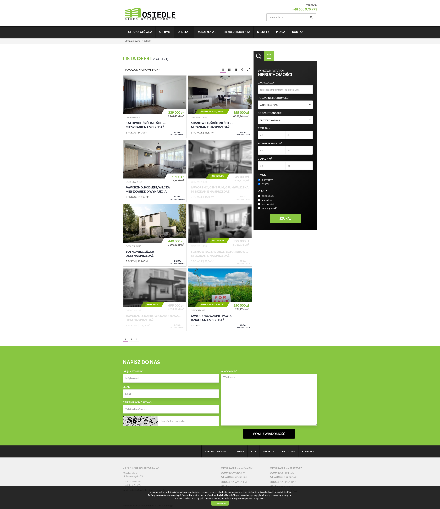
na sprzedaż (286, 468)
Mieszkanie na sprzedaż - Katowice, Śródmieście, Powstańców (154, 107)
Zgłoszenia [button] (206, 31)
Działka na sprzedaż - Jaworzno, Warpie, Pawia (220, 300)
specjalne (267, 199)
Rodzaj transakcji (270, 112)
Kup (253, 451)
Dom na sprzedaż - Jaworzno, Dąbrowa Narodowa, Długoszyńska (154, 300)
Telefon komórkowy (137, 402)
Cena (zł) (264, 128)
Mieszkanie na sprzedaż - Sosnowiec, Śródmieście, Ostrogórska (220, 107)
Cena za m (265, 158)
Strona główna (140, 31)
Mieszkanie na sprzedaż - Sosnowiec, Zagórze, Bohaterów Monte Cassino (220, 235)
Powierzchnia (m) (270, 143)
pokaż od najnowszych (142, 69)
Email (126, 386)
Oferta (239, 451)
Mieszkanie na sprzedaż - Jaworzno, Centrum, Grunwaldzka (220, 171)
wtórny (265, 183)
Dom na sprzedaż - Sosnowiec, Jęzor (154, 235)
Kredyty (263, 31)
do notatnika (177, 133)
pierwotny (267, 179)
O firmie (164, 31)
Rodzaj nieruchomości (273, 97)
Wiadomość (229, 371)
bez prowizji (268, 204)
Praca (280, 31)
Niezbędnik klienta (236, 31)
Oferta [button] (183, 31)
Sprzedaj (269, 451)
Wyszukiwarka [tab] (259, 56)
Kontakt (298, 31)
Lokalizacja (266, 82)
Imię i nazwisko (133, 371)
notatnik (288, 451)
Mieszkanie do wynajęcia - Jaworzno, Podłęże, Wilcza (154, 171)
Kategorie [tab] (269, 56)
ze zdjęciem (268, 195)
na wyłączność (269, 208)
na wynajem (236, 468)
